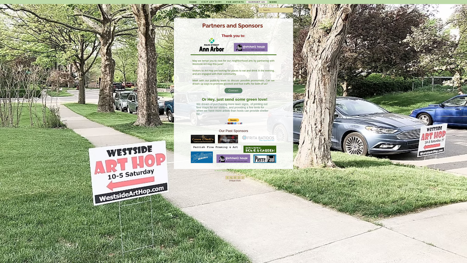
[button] (233, 121)
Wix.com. (248, 170)
